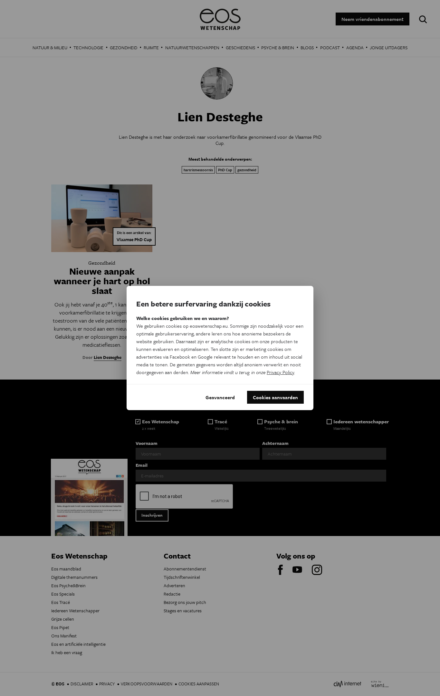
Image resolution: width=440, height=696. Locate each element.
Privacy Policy (280, 372)
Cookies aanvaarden (275, 397)
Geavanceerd (220, 397)
